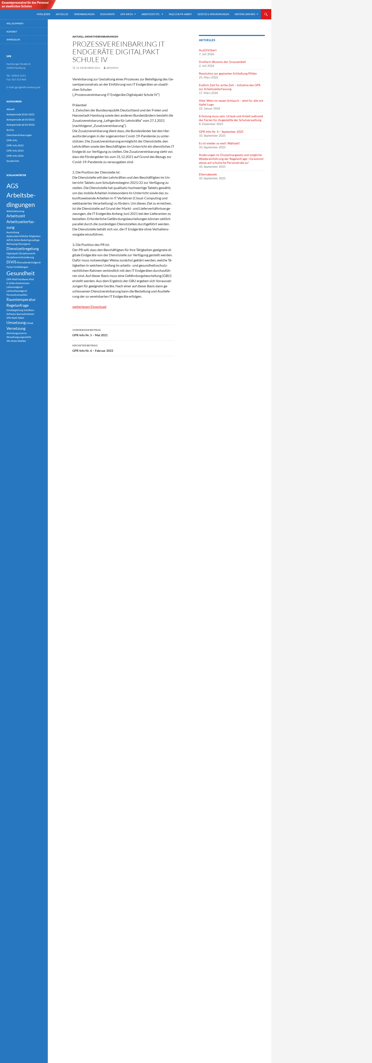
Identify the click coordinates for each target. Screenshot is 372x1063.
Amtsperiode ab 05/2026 (20, 124)
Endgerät (36, 262)
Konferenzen (22, 283)
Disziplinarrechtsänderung (20, 257)
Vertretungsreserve (16, 333)
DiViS (11, 262)
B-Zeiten (15, 240)
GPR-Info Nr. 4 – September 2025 (221, 131)
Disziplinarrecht (27, 253)
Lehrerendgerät (14, 287)
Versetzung (15, 328)
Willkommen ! (15, 23)
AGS (12, 185)
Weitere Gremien (245, 14)
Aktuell (78, 36)
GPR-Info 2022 (15, 145)
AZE (8, 240)
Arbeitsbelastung (15, 211)
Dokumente (107, 14)
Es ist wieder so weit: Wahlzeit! (219, 143)
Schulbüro (29, 310)
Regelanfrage (17, 305)
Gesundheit (20, 273)
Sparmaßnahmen (25, 314)
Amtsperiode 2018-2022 (20, 114)
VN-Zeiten (11, 340)
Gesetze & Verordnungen (213, 14)
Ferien (9, 267)
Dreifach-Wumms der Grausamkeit (222, 62)
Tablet (21, 317)
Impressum (13, 39)
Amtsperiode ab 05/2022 (20, 119)
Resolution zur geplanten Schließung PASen (228, 73)
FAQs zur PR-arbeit (180, 14)
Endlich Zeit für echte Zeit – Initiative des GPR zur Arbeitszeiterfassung (229, 87)
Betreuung (11, 243)
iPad (31, 279)
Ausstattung (12, 232)
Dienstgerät (24, 243)
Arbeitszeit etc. (150, 14)
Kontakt (11, 31)
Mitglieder (43, 14)
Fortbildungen (21, 267)
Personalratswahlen (16, 294)
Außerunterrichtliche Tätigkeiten (23, 236)
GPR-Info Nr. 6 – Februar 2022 (92, 348)
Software (11, 314)
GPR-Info (11, 140)
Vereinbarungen (84, 14)
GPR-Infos (126, 14)
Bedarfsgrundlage (30, 240)
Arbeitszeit (15, 216)
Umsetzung (16, 322)
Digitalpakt (12, 253)
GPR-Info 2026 (15, 155)
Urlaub (29, 323)
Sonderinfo (12, 161)
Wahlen (22, 340)
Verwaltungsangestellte (18, 337)
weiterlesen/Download (89, 307)
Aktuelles (62, 14)
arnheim (112, 67)
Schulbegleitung (14, 310)
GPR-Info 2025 (15, 150)
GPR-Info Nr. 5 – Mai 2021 (90, 332)
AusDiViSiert (208, 50)
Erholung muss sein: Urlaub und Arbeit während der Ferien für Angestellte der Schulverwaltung (231, 118)
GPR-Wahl (12, 279)
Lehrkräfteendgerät (16, 290)
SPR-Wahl (11, 317)
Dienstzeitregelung (22, 248)
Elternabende (208, 174)
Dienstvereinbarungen (101, 36)
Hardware (23, 279)
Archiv (10, 129)
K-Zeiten (11, 283)
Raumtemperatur (21, 299)
